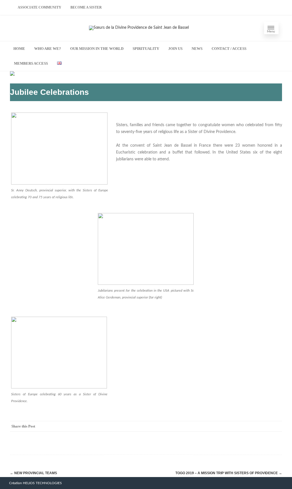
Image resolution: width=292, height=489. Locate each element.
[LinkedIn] (253, 426)
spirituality (146, 48)
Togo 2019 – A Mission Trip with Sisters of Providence (228, 473)
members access (31, 63)
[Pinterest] (242, 426)
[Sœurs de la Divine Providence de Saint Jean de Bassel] (139, 28)
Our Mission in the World (96, 48)
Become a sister (86, 7)
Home (19, 48)
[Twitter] (230, 426)
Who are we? (47, 48)
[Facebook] (219, 426)
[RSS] (265, 426)
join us (175, 48)
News (197, 48)
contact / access (229, 48)
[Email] (276, 426)
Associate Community (39, 7)
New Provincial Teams (33, 473)
